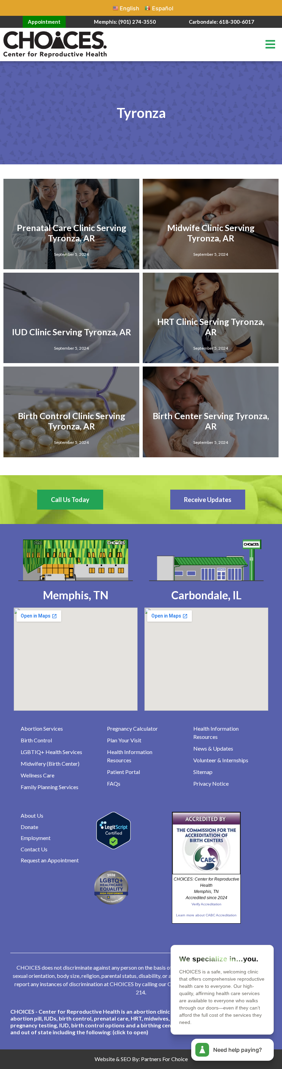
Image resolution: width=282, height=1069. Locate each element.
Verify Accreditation (206, 904)
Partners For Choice (164, 1059)
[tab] (141, 1022)
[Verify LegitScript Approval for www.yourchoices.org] (113, 847)
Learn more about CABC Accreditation (206, 915)
